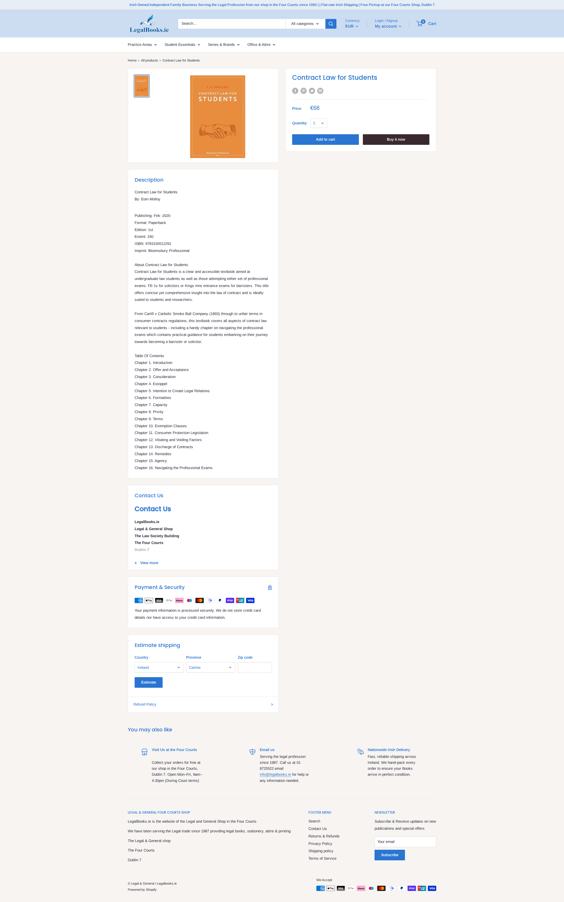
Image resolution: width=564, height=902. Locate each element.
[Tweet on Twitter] (312, 90)
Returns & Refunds (324, 836)
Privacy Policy (320, 844)
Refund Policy (145, 704)
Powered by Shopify (142, 889)
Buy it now (396, 139)
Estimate (148, 682)
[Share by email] (320, 90)
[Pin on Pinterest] (304, 90)
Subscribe (389, 855)
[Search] (330, 23)
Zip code (245, 657)
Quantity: (300, 123)
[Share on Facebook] (295, 90)
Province (193, 657)
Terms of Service (322, 858)
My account (386, 26)
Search (314, 821)
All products (149, 60)
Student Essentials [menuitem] (180, 45)
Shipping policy (320, 851)
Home (132, 60)
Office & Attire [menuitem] (259, 45)
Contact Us (317, 829)
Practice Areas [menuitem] (140, 45)
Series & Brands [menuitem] (221, 45)
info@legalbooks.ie (275, 774)
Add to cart (325, 139)
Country (141, 657)
